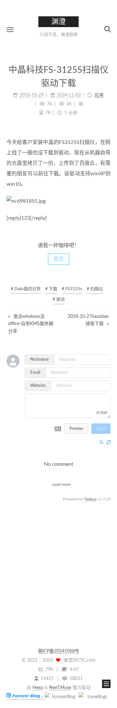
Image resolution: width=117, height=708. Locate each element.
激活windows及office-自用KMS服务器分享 (30, 324)
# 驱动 (59, 299)
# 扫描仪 (95, 289)
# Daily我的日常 (26, 289)
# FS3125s (72, 289)
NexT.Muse (60, 687)
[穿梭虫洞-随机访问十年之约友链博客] (61, 697)
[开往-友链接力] (94, 697)
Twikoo (90, 499)
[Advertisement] (58, 562)
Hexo (37, 687)
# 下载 (51, 289)
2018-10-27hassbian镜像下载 (88, 320)
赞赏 (58, 259)
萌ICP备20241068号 (58, 651)
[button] (10, 29)
